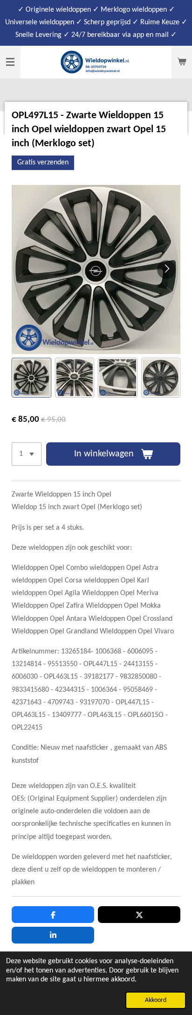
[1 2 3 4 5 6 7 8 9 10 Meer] (26, 454)
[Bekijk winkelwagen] (181, 62)
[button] (31, 377)
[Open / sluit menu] (10, 62)
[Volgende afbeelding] (166, 269)
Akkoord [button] (155, 1000)
